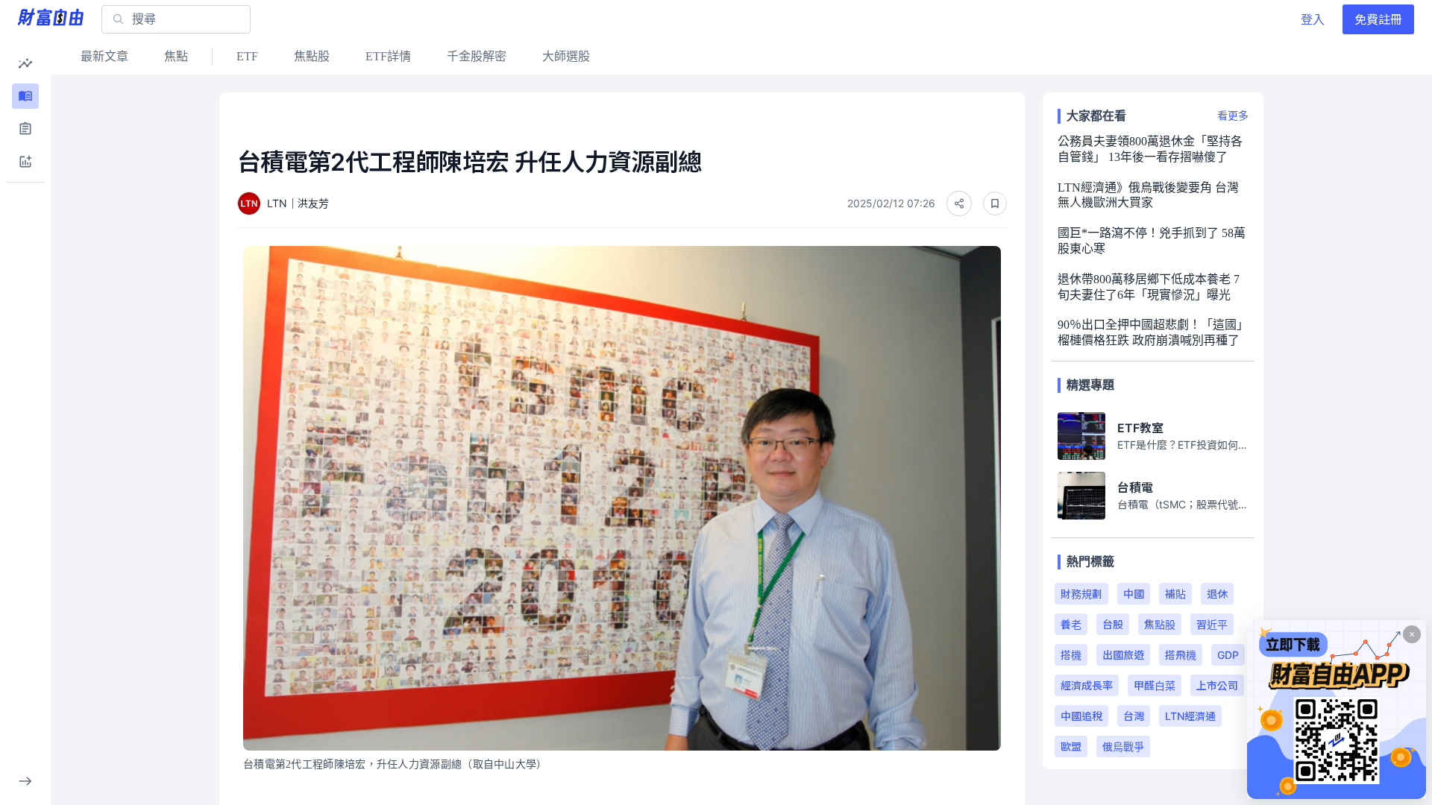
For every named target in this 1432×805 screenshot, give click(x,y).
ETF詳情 (388, 56)
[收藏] (995, 203)
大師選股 (566, 56)
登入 (1313, 19)
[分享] (959, 203)
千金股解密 (476, 56)
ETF (247, 56)
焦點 (176, 56)
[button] (25, 63)
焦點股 (312, 56)
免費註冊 (1378, 19)
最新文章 (104, 56)
